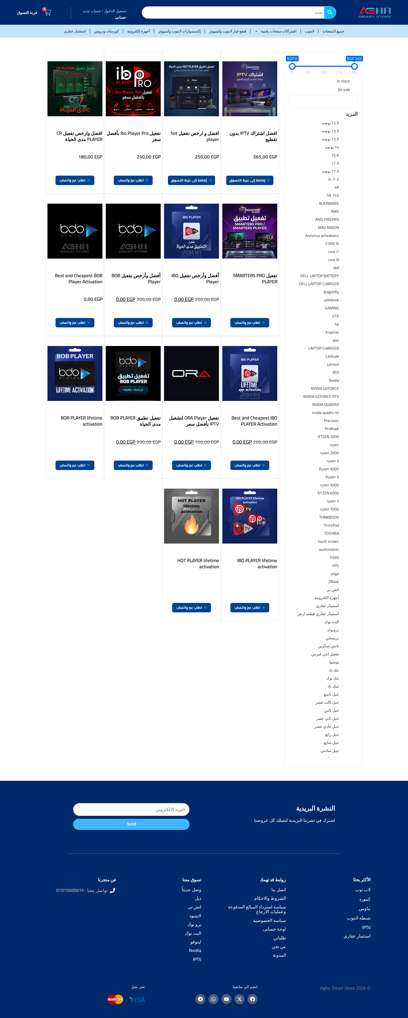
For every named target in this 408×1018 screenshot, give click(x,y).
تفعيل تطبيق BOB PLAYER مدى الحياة (135, 420)
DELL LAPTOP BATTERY (319, 276)
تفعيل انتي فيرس (325, 654)
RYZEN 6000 (328, 493)
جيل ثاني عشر (327, 718)
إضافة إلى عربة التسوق (247, 180)
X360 (334, 557)
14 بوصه (332, 147)
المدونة (279, 955)
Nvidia (334, 380)
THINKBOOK (329, 517)
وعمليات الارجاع (271, 911)
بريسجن (332, 638)
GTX (335, 316)
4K (336, 187)
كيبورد (365, 899)
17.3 (335, 163)
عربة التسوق (27, 12)
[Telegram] (200, 999)
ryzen (334, 445)
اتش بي (332, 590)
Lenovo (333, 364)
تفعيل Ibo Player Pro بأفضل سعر (134, 136)
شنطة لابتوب (359, 918)
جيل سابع (331, 742)
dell (336, 268)
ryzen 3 (333, 461)
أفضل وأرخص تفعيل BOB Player (136, 278)
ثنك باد (334, 670)
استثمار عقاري (327, 606)
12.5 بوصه (330, 123)
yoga (335, 573)
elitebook (331, 300)
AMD (335, 211)
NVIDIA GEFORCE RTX (321, 396)
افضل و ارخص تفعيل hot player (195, 136)
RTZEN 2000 (328, 437)
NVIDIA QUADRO (325, 404)
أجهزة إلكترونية (138, 31)
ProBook (332, 429)
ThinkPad (331, 525)
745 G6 (333, 195)
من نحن (279, 946)
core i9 (333, 260)
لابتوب (309, 31)
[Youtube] (226, 999)
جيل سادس (330, 750)
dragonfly (331, 292)
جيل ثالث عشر (327, 702)
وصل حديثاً (191, 889)
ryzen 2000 (329, 453)
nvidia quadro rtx (325, 413)
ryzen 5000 (329, 485)
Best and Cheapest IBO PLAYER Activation (254, 420)
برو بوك (194, 924)
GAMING (332, 308)
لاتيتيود (195, 915)
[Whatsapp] (213, 999)
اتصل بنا (278, 889)
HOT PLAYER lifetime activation (198, 563)
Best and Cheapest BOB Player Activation (78, 278)
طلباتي (279, 938)
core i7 (333, 252)
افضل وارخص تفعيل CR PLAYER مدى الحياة (79, 136)
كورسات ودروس (106, 31)
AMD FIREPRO (327, 219)
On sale (344, 90)
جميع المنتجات (333, 31)
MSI (336, 372)
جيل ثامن (331, 710)
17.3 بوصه (330, 171)
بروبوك (333, 630)
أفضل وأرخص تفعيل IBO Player (195, 278)
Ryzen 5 (332, 477)
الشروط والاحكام (270, 898)
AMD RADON (328, 227)
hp (337, 324)
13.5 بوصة (330, 139)
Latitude (332, 356)
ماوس (365, 908)
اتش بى (194, 907)
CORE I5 (332, 244)
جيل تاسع (331, 694)
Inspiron (332, 332)
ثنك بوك (332, 678)
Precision (331, 421)
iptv (336, 340)
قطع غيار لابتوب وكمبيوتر (227, 31)
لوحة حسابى (274, 929)
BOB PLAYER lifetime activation (81, 420)
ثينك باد (333, 686)
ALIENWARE (329, 203)
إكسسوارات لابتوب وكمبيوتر (179, 31)
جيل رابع (332, 734)
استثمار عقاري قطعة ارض (318, 614)
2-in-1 (333, 179)
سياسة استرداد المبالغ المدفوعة (257, 907)
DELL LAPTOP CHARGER (319, 284)
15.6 (335, 155)
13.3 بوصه (330, 131)
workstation (329, 549)
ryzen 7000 (329, 509)
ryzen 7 (333, 501)
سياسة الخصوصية (269, 920)
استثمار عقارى (75, 31)
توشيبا (334, 662)
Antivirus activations (322, 236)
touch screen (328, 541)
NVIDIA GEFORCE (325, 388)
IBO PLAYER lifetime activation (257, 563)
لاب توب (363, 889)
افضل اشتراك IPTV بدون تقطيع (253, 136)
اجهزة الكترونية (326, 598)
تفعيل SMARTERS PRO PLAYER (255, 278)
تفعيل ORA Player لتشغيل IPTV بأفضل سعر (194, 420)
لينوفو (195, 942)
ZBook (333, 582)
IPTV (366, 927)
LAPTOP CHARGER (323, 348)
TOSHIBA (331, 533)
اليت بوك (331, 622)
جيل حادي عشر (326, 726)
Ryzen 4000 (329, 469)
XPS (335, 565)
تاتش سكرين (328, 646)
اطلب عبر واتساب (131, 180)
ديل (198, 898)
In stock (343, 81)
